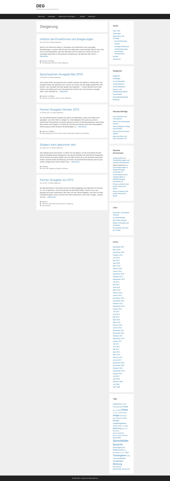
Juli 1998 (116, 384)
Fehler (57, 98)
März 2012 (116, 322)
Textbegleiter (119, 455)
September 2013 (119, 279)
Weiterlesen (44, 56)
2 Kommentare (46, 205)
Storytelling (116, 452)
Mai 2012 (116, 317)
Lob (123, 426)
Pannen (62, 98)
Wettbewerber (117, 467)
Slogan (126, 435)
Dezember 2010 (118, 363)
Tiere (115, 458)
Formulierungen (46, 63)
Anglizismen (117, 404)
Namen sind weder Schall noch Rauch (121, 186)
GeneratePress (93, 478)
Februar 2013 (117, 293)
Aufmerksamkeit (118, 407)
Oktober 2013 (118, 276)
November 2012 (118, 301)
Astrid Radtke (118, 175)
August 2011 (117, 341)
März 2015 (116, 250)
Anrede (124, 404)
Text (127, 452)
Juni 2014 (116, 258)
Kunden (117, 44)
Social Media (117, 94)
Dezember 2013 (118, 274)
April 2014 (116, 263)
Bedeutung (115, 410)
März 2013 (116, 290)
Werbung (65, 168)
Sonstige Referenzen (121, 46)
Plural (59, 63)
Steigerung (65, 63)
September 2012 (119, 306)
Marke (126, 426)
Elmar (115, 191)
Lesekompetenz (118, 84)
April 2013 (116, 287)
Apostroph (51, 98)
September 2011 (118, 338)
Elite (56, 133)
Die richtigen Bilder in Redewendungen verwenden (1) (120, 170)
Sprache (118, 444)
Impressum (91, 16)
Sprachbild (52, 203)
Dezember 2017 (118, 247)
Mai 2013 (116, 285)
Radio (65, 133)
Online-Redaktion (119, 87)
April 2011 (116, 352)
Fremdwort (45, 203)
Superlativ (59, 168)
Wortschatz (117, 469)
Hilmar (115, 184)
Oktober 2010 (118, 368)
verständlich (118, 461)
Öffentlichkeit (126, 469)
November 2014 (118, 252)
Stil (122, 450)
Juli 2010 (116, 376)
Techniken (122, 452)
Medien (123, 428)
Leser (120, 426)
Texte (128, 456)
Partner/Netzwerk (120, 41)
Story (125, 450)
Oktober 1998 (118, 381)
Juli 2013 (116, 282)
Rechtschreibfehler (118, 433)
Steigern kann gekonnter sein (58, 144)
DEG (40, 5)
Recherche (116, 431)
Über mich (41, 16)
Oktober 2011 (117, 336)
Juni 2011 (116, 347)
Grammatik (45, 168)
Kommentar (123, 415)
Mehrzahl (54, 63)
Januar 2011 (117, 360)
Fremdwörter (116, 412)
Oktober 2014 (118, 255)
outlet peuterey (118, 158)
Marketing (117, 428)
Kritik (124, 418)
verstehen (121, 458)
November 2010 (118, 365)
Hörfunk (60, 133)
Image (116, 415)
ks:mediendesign (119, 217)
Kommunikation (117, 418)
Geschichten (123, 412)
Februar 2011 (117, 357)
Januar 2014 (117, 271)
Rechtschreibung (118, 435)
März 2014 (116, 266)
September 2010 (119, 371)
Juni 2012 (116, 314)
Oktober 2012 (118, 303)
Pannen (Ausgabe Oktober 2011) (59, 109)
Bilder (43, 133)
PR (126, 428)
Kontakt (82, 16)
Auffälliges (51, 61)
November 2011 (118, 333)
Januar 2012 (117, 328)
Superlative (86, 133)
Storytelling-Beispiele (120, 97)
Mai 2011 (116, 349)
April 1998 (116, 387)
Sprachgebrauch (61, 203)
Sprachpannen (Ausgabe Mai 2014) (61, 74)
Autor (125, 406)
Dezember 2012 (118, 298)
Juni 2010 (116, 379)
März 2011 (116, 355)
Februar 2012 (117, 325)
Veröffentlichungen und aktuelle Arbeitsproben (121, 51)
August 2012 (117, 309)
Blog (119, 410)
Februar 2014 (117, 268)
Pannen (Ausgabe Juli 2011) (56, 179)
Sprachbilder (71, 133)
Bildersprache (50, 133)
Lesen (115, 426)
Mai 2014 (116, 260)
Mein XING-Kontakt (120, 220)
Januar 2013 (117, 295)
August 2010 (117, 373)
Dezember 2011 (118, 330)
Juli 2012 (116, 311)
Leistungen (51, 16)
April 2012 (116, 320)
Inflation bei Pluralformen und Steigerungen (66, 39)
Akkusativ (45, 98)
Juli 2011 (116, 344)
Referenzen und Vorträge (67, 16)
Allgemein (45, 61)
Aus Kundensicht (119, 81)
